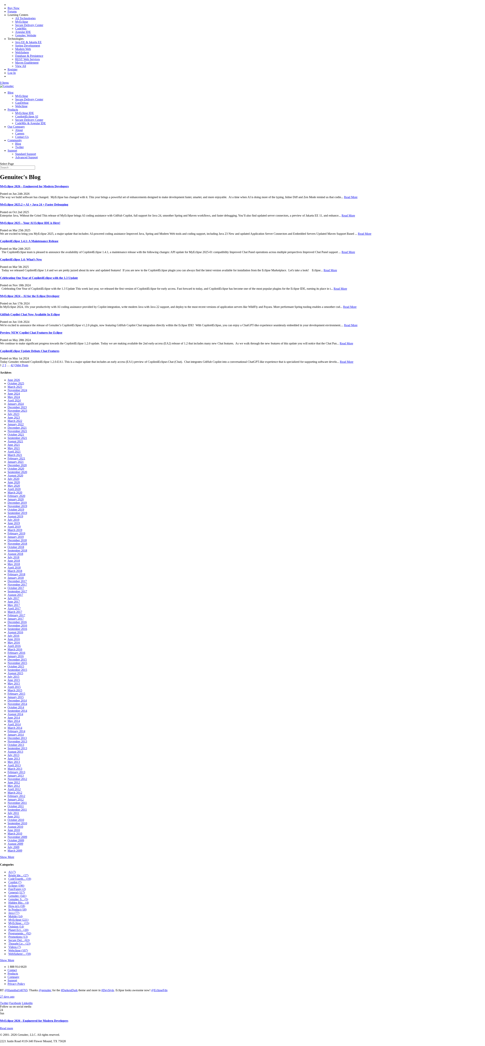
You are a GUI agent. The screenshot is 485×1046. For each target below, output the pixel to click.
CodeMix (21, 28)
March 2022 (15, 420)
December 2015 (17, 659)
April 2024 (14, 400)
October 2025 (16, 383)
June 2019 (14, 523)
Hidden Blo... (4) (18, 902)
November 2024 (17, 390)
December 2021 (17, 427)
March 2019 (15, 530)
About (19, 130)
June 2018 (14, 560)
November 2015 (17, 663)
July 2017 (13, 598)
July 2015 (13, 676)
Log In (12, 72)
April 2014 (14, 724)
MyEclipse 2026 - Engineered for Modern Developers (34, 1020)
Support (12, 150)
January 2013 (16, 775)
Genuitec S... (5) (18, 899)
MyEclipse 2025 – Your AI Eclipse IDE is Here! (30, 223)
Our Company (16, 126)
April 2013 (14, 765)
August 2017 (15, 594)
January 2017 (16, 618)
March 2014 (15, 727)
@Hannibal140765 (16, 990)
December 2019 (17, 502)
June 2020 (14, 482)
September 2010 (17, 823)
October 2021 (16, 434)
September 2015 (17, 669)
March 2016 (15, 649)
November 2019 (17, 506)
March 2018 (15, 571)
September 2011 (17, 809)
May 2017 (14, 605)
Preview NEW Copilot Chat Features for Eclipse (31, 332)
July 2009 (13, 847)
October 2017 (16, 588)
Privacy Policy (16, 983)
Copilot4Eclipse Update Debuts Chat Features (29, 351)
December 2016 (17, 622)
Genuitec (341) (17, 895)
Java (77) (13, 913)
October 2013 (16, 744)
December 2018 (17, 540)
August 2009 (15, 843)
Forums (12, 11)
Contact (12, 970)
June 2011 (14, 816)
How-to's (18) (16, 906)
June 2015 (14, 680)
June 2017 (14, 601)
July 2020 (13, 478)
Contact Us (22, 136)
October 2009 (16, 840)
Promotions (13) (18, 936)
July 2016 (13, 635)
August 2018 (15, 553)
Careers (19, 133)
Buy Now (14, 8)
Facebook (15, 1003)
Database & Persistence (29, 55)
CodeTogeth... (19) (19, 878)
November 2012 (17, 779)
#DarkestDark (69, 990)
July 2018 (13, 557)
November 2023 (17, 410)
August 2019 (15, 516)
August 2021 (15, 441)
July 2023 (13, 414)
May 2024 (14, 397)
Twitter (19, 147)
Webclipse (21, 106)
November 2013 (17, 741)
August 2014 (15, 714)
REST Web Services (27, 59)
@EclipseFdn (159, 990)
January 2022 (16, 424)
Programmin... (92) (19, 933)
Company (13, 977)
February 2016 (16, 652)
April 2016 (14, 646)
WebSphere (22, 52)
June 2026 (14, 380)
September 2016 (17, 629)
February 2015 (16, 693)
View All (20, 66)
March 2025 (15, 386)
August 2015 (15, 673)
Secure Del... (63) (19, 940)
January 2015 (16, 697)
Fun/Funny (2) (17, 889)
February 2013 (16, 772)
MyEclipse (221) (18, 919)
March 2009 (15, 850)
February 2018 (16, 574)
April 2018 (14, 567)
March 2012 (15, 792)
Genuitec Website (25, 35)
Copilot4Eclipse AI (26, 116)
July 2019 (13, 519)
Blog (10, 92)
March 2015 (15, 690)
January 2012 (16, 799)
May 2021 (14, 448)
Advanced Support (26, 157)
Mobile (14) (15, 916)
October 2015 (16, 666)
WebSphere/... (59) (19, 953)
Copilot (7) (14, 882)
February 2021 (16, 458)
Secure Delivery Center (29, 25)
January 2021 (16, 461)
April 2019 (14, 526)
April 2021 (14, 451)
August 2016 (15, 632)
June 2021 (14, 444)
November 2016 (17, 625)
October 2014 (16, 707)
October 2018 (16, 547)
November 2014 (17, 704)
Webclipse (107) (18, 950)
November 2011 (17, 802)
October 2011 (16, 806)
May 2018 (14, 564)
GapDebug (21, 102)
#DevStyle (107, 990)
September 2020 (17, 472)
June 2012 (14, 782)
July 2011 (13, 813)
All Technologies (25, 18)
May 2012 (14, 785)
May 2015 (14, 683)
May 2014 (14, 721)
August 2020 (15, 475)
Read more (6, 1028)
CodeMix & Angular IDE (30, 123)
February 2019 (16, 533)
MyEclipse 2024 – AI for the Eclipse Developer (29, 296)
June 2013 (14, 758)
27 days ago (7, 996)
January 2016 (16, 656)
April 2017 (14, 608)
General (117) (16, 892)
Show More (7, 857)
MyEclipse (21, 21)
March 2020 (15, 492)
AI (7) (12, 872)
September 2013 (17, 748)
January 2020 (16, 499)
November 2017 (17, 584)
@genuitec (45, 990)
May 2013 (14, 762)
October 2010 (16, 819)
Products (13, 109)
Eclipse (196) (16, 885)
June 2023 (14, 417)
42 (12, 365)
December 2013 (17, 738)
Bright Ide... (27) (18, 875)
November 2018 (17, 543)
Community (15, 140)
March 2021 (15, 455)
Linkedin (27, 1003)
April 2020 (14, 489)
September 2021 (17, 438)
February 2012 (16, 796)
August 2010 (15, 826)
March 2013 (15, 768)
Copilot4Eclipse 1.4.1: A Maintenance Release (29, 241)
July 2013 (13, 755)
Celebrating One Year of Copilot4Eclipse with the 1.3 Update (39, 277)
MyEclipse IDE (24, 113)
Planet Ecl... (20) (18, 930)
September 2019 (17, 513)
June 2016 (14, 639)
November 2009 (17, 837)
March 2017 (15, 611)
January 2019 (16, 536)
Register (12, 69)
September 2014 (17, 710)
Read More (350, 197)
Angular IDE (23, 32)
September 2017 (17, 591)
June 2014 (14, 717)
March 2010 (15, 833)
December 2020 (17, 465)
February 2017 (16, 615)
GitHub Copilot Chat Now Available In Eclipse (30, 314)
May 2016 (14, 642)
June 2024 (14, 393)
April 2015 (14, 686)
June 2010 (14, 830)
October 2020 (16, 468)
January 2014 (16, 734)
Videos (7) (14, 947)
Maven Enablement (26, 62)
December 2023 (17, 407)
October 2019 (16, 509)
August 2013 (15, 751)
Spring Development (27, 45)
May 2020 (14, 485)
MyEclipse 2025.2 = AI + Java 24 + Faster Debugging (34, 204)
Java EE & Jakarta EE (28, 42)
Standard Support (25, 154)
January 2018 (16, 577)
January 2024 (16, 403)
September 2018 (17, 550)
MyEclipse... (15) (18, 923)
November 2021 (17, 431)
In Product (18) (17, 909)
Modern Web (23, 49)
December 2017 (17, 581)
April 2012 (14, 789)
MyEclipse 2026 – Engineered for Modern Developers (34, 186)
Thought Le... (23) (19, 943)
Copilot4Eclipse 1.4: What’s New (21, 259)
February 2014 (16, 731)
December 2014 (17, 700)
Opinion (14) (16, 926)
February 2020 (16, 496)
